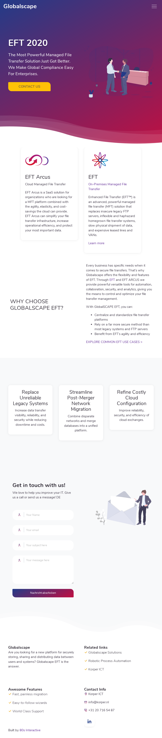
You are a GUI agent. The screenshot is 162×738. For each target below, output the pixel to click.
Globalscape (20, 6)
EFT (112, 280)
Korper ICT (96, 669)
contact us (29, 86)
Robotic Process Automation (109, 661)
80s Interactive (30, 730)
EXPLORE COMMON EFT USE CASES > (114, 342)
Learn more (96, 243)
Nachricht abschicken (43, 593)
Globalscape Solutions (105, 652)
